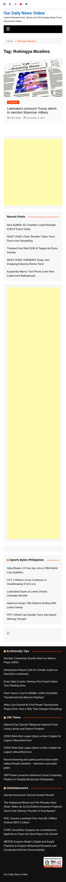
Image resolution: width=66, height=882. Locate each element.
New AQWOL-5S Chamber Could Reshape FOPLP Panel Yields (31, 227)
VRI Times (14, 717)
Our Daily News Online (24, 13)
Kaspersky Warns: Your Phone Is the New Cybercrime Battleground (30, 273)
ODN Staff (15, 118)
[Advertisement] (33, 172)
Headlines (13, 102)
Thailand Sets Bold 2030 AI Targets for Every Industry (32, 250)
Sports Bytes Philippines (27, 560)
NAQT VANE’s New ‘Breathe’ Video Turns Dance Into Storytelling (31, 238)
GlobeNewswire (17, 788)
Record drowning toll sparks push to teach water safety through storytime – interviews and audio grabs (31, 763)
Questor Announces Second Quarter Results (29, 795)
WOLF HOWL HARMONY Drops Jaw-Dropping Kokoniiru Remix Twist (28, 262)
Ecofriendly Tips (18, 651)
